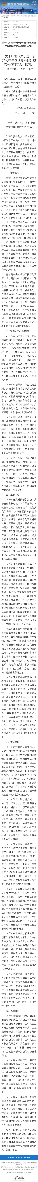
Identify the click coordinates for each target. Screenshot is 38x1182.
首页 (12, 16)
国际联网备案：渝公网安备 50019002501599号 (19, 1172)
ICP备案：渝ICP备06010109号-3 (27, 1169)
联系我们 (11, 1157)
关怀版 (34, 2)
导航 (35, 4)
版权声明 (27, 1157)
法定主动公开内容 (25, 16)
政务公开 (16, 16)
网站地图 (19, 1157)
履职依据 (33, 16)
